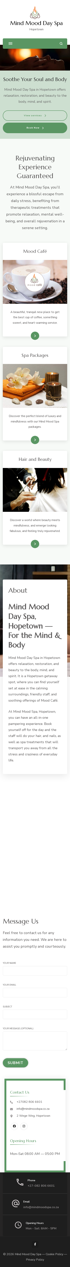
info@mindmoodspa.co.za (33, 1109)
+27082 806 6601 (29, 1102)
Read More (29, 335)
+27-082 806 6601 (41, 1186)
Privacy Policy (35, 1260)
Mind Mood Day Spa (36, 23)
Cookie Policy (54, 1254)
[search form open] (61, 43)
